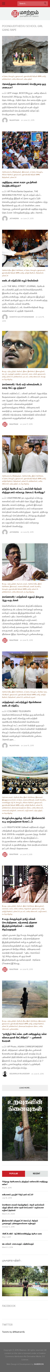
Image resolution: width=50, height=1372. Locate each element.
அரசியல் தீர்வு (6, 270)
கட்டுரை (5, 76)
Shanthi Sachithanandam (21, 317)
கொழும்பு (11, 76)
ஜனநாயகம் (19, 76)
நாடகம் (25, 377)
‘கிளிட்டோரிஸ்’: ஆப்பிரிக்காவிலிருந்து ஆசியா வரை (22, 1234)
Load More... (25, 1088)
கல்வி (35, 374)
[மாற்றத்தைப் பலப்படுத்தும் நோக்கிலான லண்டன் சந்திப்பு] (25, 670)
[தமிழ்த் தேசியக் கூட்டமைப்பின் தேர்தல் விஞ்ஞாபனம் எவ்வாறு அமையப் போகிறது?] (25, 454)
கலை (30, 374)
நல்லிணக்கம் (6, 79)
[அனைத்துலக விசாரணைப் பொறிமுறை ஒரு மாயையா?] (25, 54)
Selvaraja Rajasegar (19, 1074)
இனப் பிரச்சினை (17, 270)
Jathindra (14, 218)
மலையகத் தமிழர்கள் (9, 811)
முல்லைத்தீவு (14, 1029)
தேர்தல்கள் (5, 177)
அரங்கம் (19, 371)
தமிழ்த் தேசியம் (30, 273)
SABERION (39, 1364)
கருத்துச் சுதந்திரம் (14, 374)
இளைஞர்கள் (40, 371)
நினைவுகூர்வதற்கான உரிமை (21, 808)
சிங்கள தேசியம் (7, 175)
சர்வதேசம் (5, 695)
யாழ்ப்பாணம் (29, 811)
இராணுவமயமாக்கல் (9, 800)
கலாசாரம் (25, 374)
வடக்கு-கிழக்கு (7, 379)
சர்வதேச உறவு (42, 692)
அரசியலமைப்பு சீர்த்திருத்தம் (11, 172)
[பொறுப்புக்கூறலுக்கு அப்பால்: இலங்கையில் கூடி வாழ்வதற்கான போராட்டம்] (25, 775)
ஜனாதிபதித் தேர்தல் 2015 (32, 76)
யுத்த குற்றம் (28, 79)
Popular (13, 1174)
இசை (25, 371)
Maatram (13, 424)
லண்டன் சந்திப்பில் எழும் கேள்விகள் (20, 280)
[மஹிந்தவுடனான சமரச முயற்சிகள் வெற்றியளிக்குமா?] (25, 150)
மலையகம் (20, 811)
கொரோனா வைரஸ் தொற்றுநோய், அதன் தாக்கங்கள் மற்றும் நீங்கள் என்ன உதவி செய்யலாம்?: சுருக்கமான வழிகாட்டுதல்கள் (23, 1208)
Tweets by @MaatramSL (13, 1332)
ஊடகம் (4, 374)
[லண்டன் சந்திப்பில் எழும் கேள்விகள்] (25, 248)
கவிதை (20, 909)
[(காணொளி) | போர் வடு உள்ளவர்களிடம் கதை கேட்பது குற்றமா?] (25, 349)
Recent (36, 1174)
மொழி (43, 377)
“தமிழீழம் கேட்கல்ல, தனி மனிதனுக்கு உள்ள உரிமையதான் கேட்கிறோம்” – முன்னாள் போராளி (24, 1038)
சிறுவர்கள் (27, 909)
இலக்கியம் (31, 371)
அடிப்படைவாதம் (22, 584)
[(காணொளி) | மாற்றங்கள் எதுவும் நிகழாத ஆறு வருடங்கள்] (25, 562)
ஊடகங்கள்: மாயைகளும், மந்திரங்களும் (18, 1244)
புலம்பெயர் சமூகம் (29, 697)
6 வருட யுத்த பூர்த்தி (9, 371)
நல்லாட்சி (13, 177)
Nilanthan (14, 120)
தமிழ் (44, 76)
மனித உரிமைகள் (17, 79)
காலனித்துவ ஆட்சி (8, 803)
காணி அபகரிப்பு (35, 587)
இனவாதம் (25, 172)
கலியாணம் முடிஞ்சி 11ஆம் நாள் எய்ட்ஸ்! (17, 1194)
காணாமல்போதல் (23, 587)
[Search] (45, 3)
